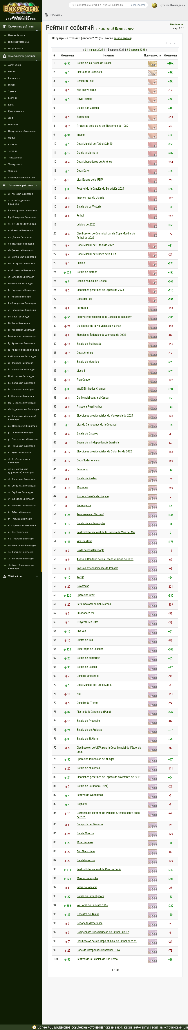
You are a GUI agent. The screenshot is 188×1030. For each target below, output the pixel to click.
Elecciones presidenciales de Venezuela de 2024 (105, 415)
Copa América (85, 352)
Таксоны (12, 151)
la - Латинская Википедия (21, 389)
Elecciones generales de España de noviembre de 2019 (108, 777)
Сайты (11, 137)
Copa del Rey (84, 299)
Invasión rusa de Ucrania (90, 197)
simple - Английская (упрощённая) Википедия (21, 471)
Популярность (15, 48)
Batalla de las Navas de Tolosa (94, 63)
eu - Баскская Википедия (20, 283)
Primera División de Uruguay (93, 496)
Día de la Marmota (87, 152)
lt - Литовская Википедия (21, 396)
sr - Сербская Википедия (20, 492)
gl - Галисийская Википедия (22, 310)
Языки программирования (21, 177)
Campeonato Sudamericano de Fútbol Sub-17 (103, 932)
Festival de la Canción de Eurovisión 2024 (100, 188)
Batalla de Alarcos (87, 272)
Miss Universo (85, 842)
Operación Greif (86, 595)
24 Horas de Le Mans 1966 (92, 905)
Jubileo (81, 263)
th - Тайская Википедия (20, 512)
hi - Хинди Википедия (19, 323)
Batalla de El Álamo (88, 738)
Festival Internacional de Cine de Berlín (99, 869)
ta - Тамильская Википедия (22, 505)
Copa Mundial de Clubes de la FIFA (96, 254)
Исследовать (138, 4)
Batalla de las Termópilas (91, 523)
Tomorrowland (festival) (90, 514)
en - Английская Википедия (22, 257)
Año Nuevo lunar (86, 851)
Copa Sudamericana (88, 460)
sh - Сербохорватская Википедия (19, 461)
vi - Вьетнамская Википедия (22, 545)
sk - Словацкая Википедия (21, 479)
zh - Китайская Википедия (21, 558)
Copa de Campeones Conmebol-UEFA (98, 950)
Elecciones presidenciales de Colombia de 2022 (104, 451)
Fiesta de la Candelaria (89, 72)
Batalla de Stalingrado (89, 343)
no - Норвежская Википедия (22, 426)
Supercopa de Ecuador (90, 649)
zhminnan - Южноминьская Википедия (21, 567)
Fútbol (80, 215)
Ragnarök (82, 804)
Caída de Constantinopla (90, 550)
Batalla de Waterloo (88, 361)
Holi (79, 694)
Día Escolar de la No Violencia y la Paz (99, 326)
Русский (54, 15)
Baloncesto (83, 117)
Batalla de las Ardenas (89, 729)
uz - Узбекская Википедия (21, 538)
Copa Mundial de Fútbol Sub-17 (95, 685)
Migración (82, 487)
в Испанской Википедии (113, 28)
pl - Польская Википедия (20, 432)
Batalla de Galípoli (87, 667)
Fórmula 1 (82, 308)
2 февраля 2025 (135, 49)
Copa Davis (83, 170)
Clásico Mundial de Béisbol (92, 281)
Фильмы (12, 171)
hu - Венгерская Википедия (22, 336)
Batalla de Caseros (87, 433)
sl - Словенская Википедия (22, 485)
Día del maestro (86, 860)
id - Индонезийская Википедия (23, 349)
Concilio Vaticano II (88, 676)
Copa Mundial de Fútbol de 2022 (95, 245)
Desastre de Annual (88, 914)
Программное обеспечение (22, 131)
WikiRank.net (177, 24)
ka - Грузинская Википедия (21, 369)
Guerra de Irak (85, 640)
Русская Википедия (171, 5)
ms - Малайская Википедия (22, 402)
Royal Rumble (84, 99)
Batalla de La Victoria (89, 206)
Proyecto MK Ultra (87, 622)
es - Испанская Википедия (21, 270)
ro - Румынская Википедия (21, 446)
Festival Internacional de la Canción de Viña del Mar (106, 532)
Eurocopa (82, 469)
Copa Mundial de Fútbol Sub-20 (95, 143)
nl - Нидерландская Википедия (23, 409)
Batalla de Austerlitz (88, 658)
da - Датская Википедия (20, 237)
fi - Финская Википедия (19, 296)
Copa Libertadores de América (94, 161)
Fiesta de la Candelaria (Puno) (94, 711)
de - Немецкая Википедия (21, 243)
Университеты (15, 164)
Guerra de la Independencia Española (98, 442)
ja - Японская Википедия (20, 363)
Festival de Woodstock (90, 795)
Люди (11, 118)
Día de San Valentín (88, 108)
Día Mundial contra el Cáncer (93, 397)
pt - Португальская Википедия (23, 439)
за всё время (122, 38)
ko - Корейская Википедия (21, 383)
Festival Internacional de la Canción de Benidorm (104, 317)
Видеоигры (14, 78)
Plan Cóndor (84, 379)
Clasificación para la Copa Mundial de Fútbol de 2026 (107, 941)
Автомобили (14, 65)
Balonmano (83, 586)
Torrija (80, 577)
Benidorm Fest (85, 81)
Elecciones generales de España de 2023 (100, 290)
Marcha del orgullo (87, 878)
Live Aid (81, 631)
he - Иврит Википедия (19, 316)
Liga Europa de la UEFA (90, 179)
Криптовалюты (16, 111)
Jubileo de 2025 (86, 224)
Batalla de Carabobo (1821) (92, 786)
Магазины (13, 124)
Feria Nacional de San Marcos (94, 604)
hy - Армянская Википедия (21, 343)
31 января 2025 (94, 49)
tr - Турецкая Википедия (20, 518)
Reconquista (84, 505)
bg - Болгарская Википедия (22, 217)
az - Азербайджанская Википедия (19, 202)
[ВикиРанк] (21, 8)
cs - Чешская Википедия (20, 230)
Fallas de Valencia (87, 887)
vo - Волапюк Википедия (20, 552)
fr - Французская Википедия (22, 303)
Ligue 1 (81, 370)
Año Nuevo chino (86, 90)
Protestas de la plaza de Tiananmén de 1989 (102, 125)
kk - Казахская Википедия (21, 376)
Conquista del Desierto (90, 824)
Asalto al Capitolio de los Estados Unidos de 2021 (105, 559)
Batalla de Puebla (87, 478)
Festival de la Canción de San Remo (97, 959)
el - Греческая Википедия (21, 250)
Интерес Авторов (17, 35)
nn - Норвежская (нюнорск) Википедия (22, 418)
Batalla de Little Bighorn (90, 896)
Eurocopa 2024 (85, 613)
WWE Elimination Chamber (91, 388)
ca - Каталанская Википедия (22, 223)
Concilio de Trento (87, 702)
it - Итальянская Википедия (22, 356)
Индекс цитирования (19, 41)
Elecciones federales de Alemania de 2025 (101, 334)
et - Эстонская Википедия (21, 276)
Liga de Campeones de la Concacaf (97, 424)
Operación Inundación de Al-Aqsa (95, 759)
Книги (11, 104)
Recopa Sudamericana (89, 923)
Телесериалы (15, 157)
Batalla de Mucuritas (88, 768)
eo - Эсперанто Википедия (21, 263)
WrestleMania (84, 541)
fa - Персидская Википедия (22, 290)
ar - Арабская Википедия (20, 194)
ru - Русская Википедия (20, 452)
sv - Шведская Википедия (21, 499)
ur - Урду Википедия (18, 532)
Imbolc (81, 134)
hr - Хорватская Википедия (21, 329)
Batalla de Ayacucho (88, 720)
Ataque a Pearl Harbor (89, 406)
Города (11, 84)
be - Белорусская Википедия (22, 210)
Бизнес (11, 71)
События (12, 144)
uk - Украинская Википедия (22, 525)
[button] (166, 43)
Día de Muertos (85, 833)
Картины (12, 98)
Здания (12, 91)
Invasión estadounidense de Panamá (97, 568)
